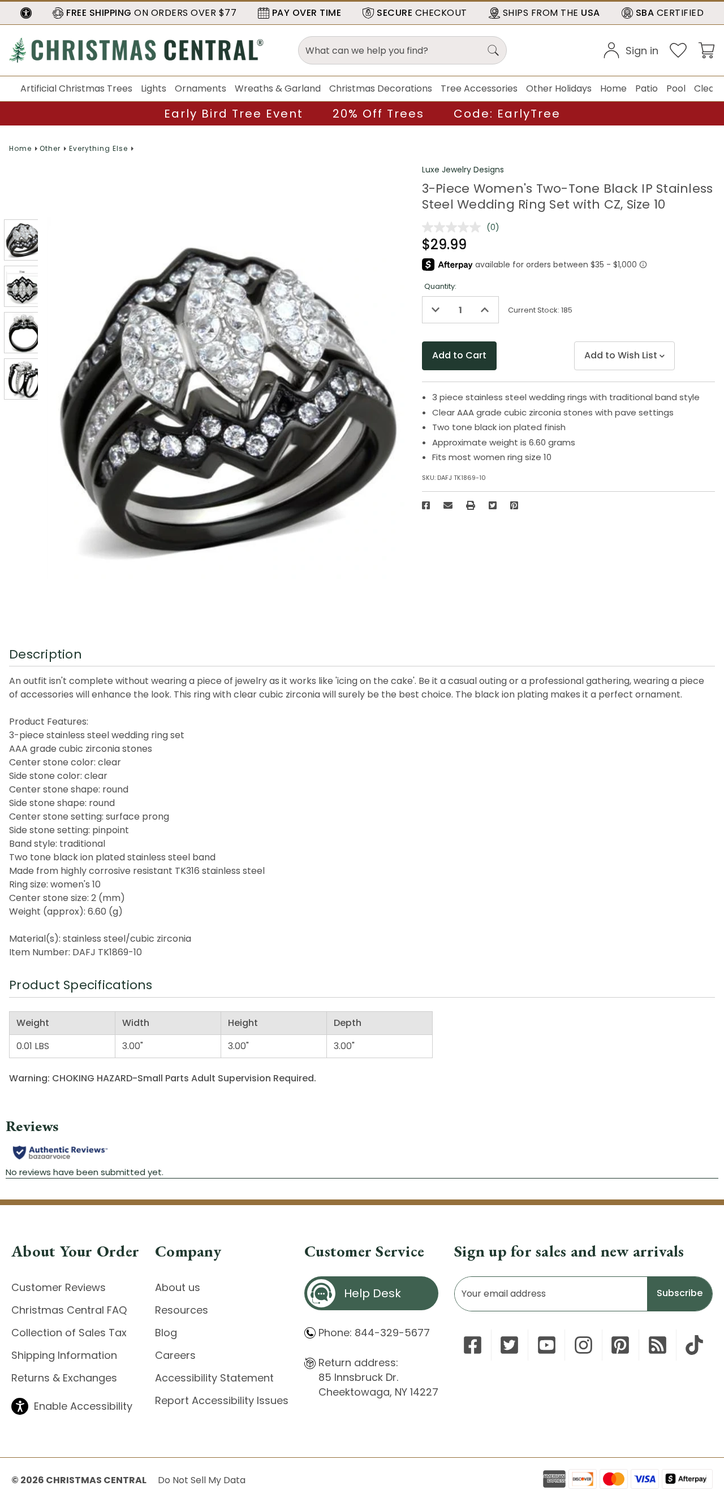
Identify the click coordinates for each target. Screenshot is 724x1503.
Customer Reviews (58, 1287)
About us (177, 1287)
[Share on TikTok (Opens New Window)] (694, 1345)
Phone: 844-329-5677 (374, 1333)
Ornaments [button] (200, 88)
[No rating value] (454, 227)
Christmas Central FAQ (69, 1310)
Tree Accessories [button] (479, 88)
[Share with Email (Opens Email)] (448, 505)
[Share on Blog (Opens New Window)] (657, 1345)
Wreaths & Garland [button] (278, 88)
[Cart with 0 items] (706, 49)
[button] (26, 13)
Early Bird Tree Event (233, 114)
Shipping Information (64, 1355)
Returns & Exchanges (64, 1378)
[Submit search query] (493, 50)
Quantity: (440, 286)
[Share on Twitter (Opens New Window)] (493, 505)
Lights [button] (153, 88)
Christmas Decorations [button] (380, 88)
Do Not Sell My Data (201, 1480)
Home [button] (613, 88)
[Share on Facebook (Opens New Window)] (426, 505)
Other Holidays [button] (559, 88)
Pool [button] (676, 88)
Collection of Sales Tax (69, 1333)
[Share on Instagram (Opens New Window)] (583, 1345)
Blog (166, 1333)
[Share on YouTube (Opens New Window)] (547, 1345)
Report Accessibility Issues (221, 1400)
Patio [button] (646, 88)
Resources (181, 1310)
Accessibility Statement (214, 1378)
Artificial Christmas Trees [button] (76, 88)
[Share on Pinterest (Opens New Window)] (514, 505)
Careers (175, 1355)
